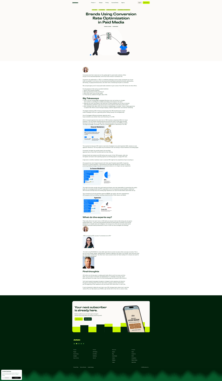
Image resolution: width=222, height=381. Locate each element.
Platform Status (134, 360)
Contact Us (134, 353)
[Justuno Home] (76, 339)
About (133, 351)
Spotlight (75, 355)
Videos (113, 362)
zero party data (124, 224)
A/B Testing (95, 351)
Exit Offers (95, 353)
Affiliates (113, 360)
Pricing (107, 2)
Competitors (134, 358)
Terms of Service (83, 367)
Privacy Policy (75, 367)
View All (94, 358)
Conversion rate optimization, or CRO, (92, 79)
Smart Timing (75, 353)
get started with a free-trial (111, 288)
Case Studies (114, 355)
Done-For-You (76, 358)
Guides (113, 358)
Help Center (134, 362)
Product (93, 2)
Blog (113, 353)
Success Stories (115, 2)
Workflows (95, 355)
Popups (74, 351)
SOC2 (133, 355)
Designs (101, 2)
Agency (123, 2)
